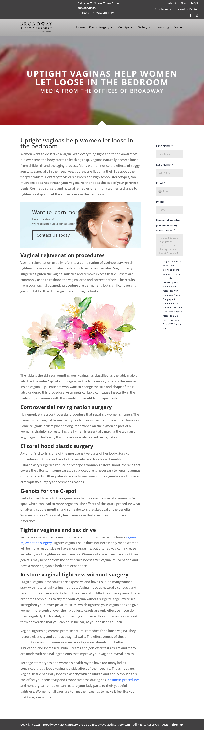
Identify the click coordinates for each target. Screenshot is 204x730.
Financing (162, 27)
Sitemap (177, 724)
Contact (178, 27)
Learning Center (187, 9)
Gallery (142, 27)
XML (165, 724)
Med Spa (123, 27)
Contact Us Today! (54, 235)
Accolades (161, 9)
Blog (183, 3)
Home (80, 27)
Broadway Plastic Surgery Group (65, 724)
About (172, 3)
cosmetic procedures (124, 680)
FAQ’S (194, 3)
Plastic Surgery (99, 27)
